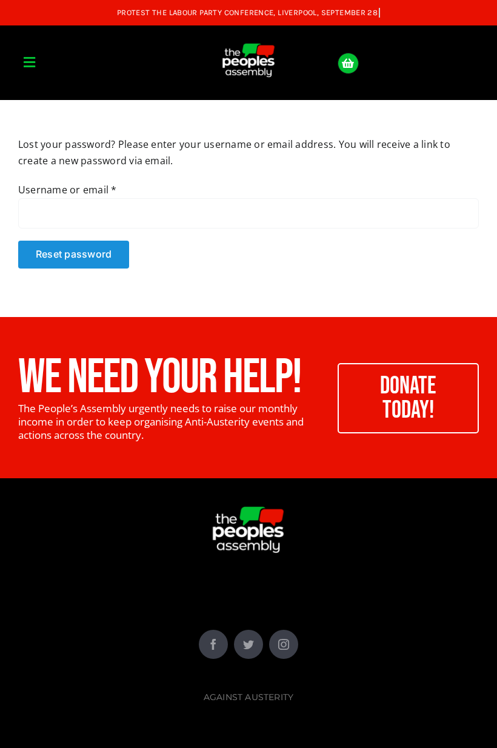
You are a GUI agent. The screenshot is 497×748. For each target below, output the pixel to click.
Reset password (74, 254)
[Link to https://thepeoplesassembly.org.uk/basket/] (348, 63)
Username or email (67, 189)
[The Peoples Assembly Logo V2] (248, 36)
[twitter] (248, 644)
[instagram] (283, 644)
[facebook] (213, 644)
